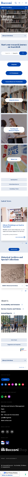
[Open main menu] (26, 3)
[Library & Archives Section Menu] (26, 7)
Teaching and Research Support (14, 129)
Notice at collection (7, 475)
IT (22, 2)
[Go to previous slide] (22, 243)
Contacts (23, 11)
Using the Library (14, 100)
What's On (14, 159)
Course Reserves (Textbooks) (14, 81)
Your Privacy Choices (12, 472)
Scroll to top (21, 367)
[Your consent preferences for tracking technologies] (25, 474)
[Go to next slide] (26, 243)
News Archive (14, 249)
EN (19, 2)
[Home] (6, 3)
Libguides (14, 64)
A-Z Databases (14, 73)
